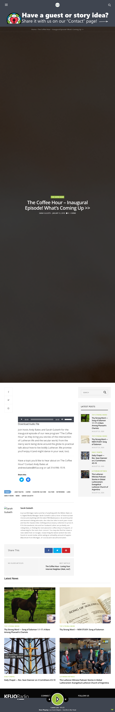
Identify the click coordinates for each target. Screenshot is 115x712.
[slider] (69, 419)
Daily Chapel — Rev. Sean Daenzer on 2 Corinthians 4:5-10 (99, 459)
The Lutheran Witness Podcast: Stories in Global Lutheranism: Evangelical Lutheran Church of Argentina (100, 482)
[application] (46, 419)
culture (51, 492)
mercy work (9, 496)
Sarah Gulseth (45, 213)
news (18, 496)
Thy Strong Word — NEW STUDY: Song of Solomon (100, 442)
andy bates (19, 492)
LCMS (68, 492)
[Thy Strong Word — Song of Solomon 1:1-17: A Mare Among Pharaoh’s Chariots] (85, 418)
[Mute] (62, 419)
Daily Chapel (97, 452)
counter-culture (39, 492)
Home (33, 29)
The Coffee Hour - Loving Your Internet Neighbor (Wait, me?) (58, 567)
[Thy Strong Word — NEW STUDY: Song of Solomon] (85, 439)
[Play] (21, 419)
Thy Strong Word (99, 415)
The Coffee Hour (57, 197)
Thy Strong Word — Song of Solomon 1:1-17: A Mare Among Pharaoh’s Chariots (100, 423)
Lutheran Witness (99, 471)
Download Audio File (28, 423)
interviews (60, 492)
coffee (28, 492)
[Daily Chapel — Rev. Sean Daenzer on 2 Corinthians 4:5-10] (85, 455)
